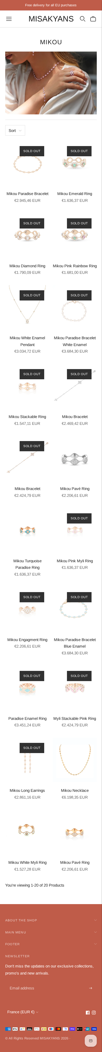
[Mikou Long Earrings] (27, 760)
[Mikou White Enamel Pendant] (27, 307)
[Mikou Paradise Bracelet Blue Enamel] (75, 609)
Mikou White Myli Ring (27, 862)
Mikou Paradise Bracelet (27, 193)
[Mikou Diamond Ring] (27, 235)
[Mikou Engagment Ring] (27, 609)
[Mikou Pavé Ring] (75, 458)
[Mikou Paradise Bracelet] (27, 163)
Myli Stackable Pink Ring (74, 718)
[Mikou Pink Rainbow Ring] (75, 235)
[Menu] (9, 19)
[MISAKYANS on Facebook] (88, 1013)
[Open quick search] (82, 19)
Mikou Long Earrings (27, 790)
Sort (12, 130)
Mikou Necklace (75, 790)
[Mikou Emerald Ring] (75, 163)
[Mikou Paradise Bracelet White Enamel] (75, 307)
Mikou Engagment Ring (27, 639)
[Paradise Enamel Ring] (27, 688)
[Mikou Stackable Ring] (27, 386)
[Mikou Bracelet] (75, 386)
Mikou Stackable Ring (27, 416)
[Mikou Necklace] (75, 760)
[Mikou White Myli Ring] (27, 832)
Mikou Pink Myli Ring (75, 561)
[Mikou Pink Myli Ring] (75, 530)
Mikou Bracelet (75, 416)
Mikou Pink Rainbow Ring (75, 266)
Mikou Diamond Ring (27, 266)
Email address (21, 982)
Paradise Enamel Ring (27, 718)
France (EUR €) (21, 1012)
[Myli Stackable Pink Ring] (75, 688)
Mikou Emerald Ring (74, 193)
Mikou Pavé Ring (74, 488)
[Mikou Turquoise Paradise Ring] (27, 530)
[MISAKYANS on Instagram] (94, 1013)
